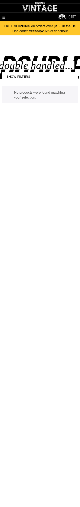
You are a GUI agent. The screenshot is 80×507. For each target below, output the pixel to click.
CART (72, 16)
